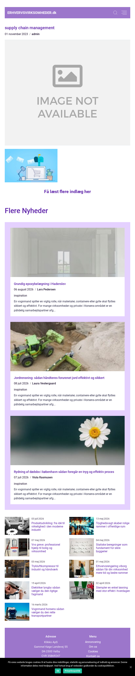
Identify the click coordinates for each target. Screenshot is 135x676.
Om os (93, 646)
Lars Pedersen (46, 289)
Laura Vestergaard (44, 383)
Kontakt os (93, 656)
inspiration (20, 295)
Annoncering (93, 642)
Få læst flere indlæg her (67, 191)
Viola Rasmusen (42, 477)
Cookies (93, 651)
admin (36, 34)
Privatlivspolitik (72, 671)
